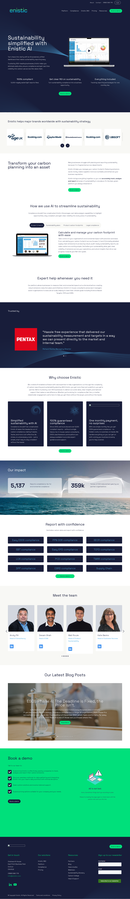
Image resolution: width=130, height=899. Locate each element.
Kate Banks (74, 635)
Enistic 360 (85, 11)
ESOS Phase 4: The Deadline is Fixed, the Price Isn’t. (65, 703)
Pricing (94, 11)
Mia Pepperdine (36, 710)
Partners (71, 861)
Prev (62, 145)
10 (72, 736)
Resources (103, 11)
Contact (98, 2)
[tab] (37, 225)
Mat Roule (44, 635)
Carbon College (73, 876)
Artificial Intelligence (58, 710)
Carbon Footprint (69, 710)
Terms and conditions (43, 895)
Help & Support (73, 879)
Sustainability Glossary (76, 873)
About (92, 2)
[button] (6, 631)
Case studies (72, 867)
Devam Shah (16, 635)
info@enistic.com (14, 876)
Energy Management (81, 710)
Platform (65, 11)
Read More (65, 723)
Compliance (74, 11)
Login (117, 2)
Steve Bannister (106, 635)
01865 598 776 (108, 2)
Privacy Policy (56, 895)
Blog (69, 864)
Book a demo (115, 11)
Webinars (71, 870)
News (89, 710)
